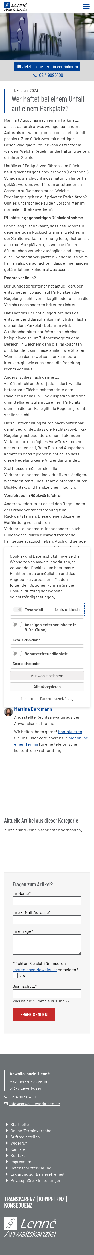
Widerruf (18, 1142)
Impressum (20, 1161)
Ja (22, 975)
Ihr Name (22, 893)
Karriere (18, 1149)
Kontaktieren (70, 731)
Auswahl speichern (47, 676)
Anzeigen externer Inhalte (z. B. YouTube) (51, 627)
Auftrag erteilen (25, 1136)
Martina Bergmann (33, 709)
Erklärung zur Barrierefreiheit (37, 1174)
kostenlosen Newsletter (35, 969)
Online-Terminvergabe (30, 1130)
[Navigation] (86, 6)
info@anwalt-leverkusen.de (34, 1103)
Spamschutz (25, 985)
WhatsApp (29, 791)
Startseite (19, 1124)
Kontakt (17, 1155)
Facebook (8, 791)
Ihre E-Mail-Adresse (31, 912)
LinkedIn (19, 791)
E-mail (40, 791)
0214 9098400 (51, 75)
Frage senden (34, 1014)
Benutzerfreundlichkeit (46, 653)
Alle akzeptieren (47, 687)
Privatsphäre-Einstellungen (35, 1180)
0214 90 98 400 (22, 1096)
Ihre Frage (23, 931)
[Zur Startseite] (15, 9)
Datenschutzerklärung (30, 1167)
